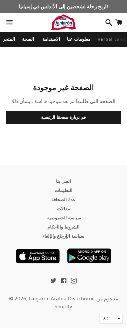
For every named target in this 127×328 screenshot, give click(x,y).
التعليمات (63, 190)
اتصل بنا (63, 181)
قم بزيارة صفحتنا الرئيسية (63, 117)
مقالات (63, 208)
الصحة (28, 39)
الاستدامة (50, 39)
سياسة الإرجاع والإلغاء (64, 236)
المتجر (9, 39)
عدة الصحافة (63, 199)
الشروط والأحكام (63, 227)
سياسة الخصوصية (63, 218)
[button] (111, 318)
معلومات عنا (78, 39)
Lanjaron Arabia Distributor (61, 298)
